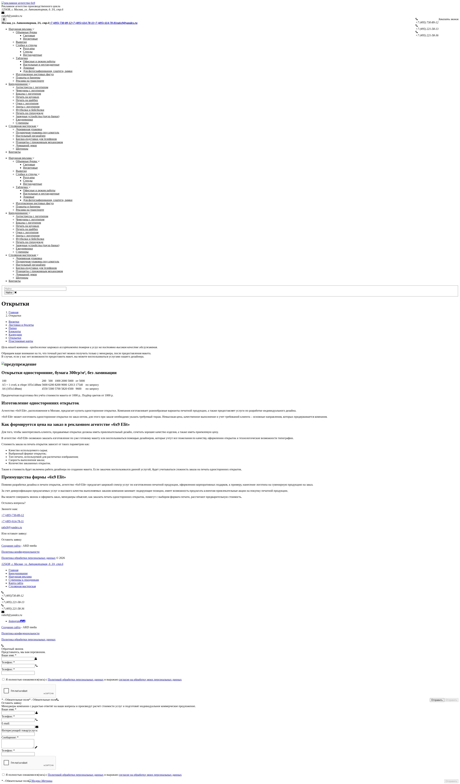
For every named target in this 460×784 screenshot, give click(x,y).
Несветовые (30, 38)
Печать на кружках (27, 96)
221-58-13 (427, 28)
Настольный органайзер (30, 135)
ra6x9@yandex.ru (11, 15)
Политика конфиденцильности (20, 551)
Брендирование (18, 84)
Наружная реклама (20, 29)
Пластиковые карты (21, 341)
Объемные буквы (26, 32)
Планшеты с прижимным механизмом (39, 142)
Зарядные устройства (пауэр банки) (37, 116)
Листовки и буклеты (21, 324)
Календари (15, 334)
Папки (13, 328)
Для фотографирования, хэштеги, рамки (47, 71)
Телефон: (8, 662)
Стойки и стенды (26, 45)
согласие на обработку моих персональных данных (150, 679)
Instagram (14, 621)
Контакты (15, 151)
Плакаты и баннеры (28, 77)
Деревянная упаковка (29, 129)
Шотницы (22, 148)
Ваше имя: (8, 655)
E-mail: (5, 723)
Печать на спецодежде (29, 113)
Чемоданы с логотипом (30, 90)
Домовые (28, 67)
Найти (9, 292)
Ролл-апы (29, 48)
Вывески (21, 41)
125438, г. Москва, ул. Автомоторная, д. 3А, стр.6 (32, 564)
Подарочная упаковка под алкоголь (37, 132)
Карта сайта (16, 583)
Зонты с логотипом (28, 106)
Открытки (15, 337)
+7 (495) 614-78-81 (105, 22)
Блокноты (15, 331)
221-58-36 (427, 35)
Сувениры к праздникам (24, 579)
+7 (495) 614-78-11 (83, 22)
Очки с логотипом (27, 103)
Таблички (22, 58)
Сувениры (22, 122)
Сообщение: (10, 737)
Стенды (28, 51)
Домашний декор (26, 145)
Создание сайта (10, 545)
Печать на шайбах (27, 100)
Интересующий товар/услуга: (19, 730)
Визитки (14, 321)
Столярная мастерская (22, 126)
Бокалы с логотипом (28, 93)
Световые (29, 35)
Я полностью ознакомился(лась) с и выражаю (94, 679)
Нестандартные (32, 54)
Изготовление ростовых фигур (35, 74)
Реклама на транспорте (30, 80)
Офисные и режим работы (39, 61)
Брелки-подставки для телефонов (36, 138)
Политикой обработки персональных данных (76, 679)
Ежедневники (24, 119)
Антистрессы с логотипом (32, 87)
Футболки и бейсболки (30, 109)
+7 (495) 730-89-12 (60, 22)
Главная (13, 570)
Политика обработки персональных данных (28, 557)
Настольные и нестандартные (41, 64)
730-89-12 (427, 22)
